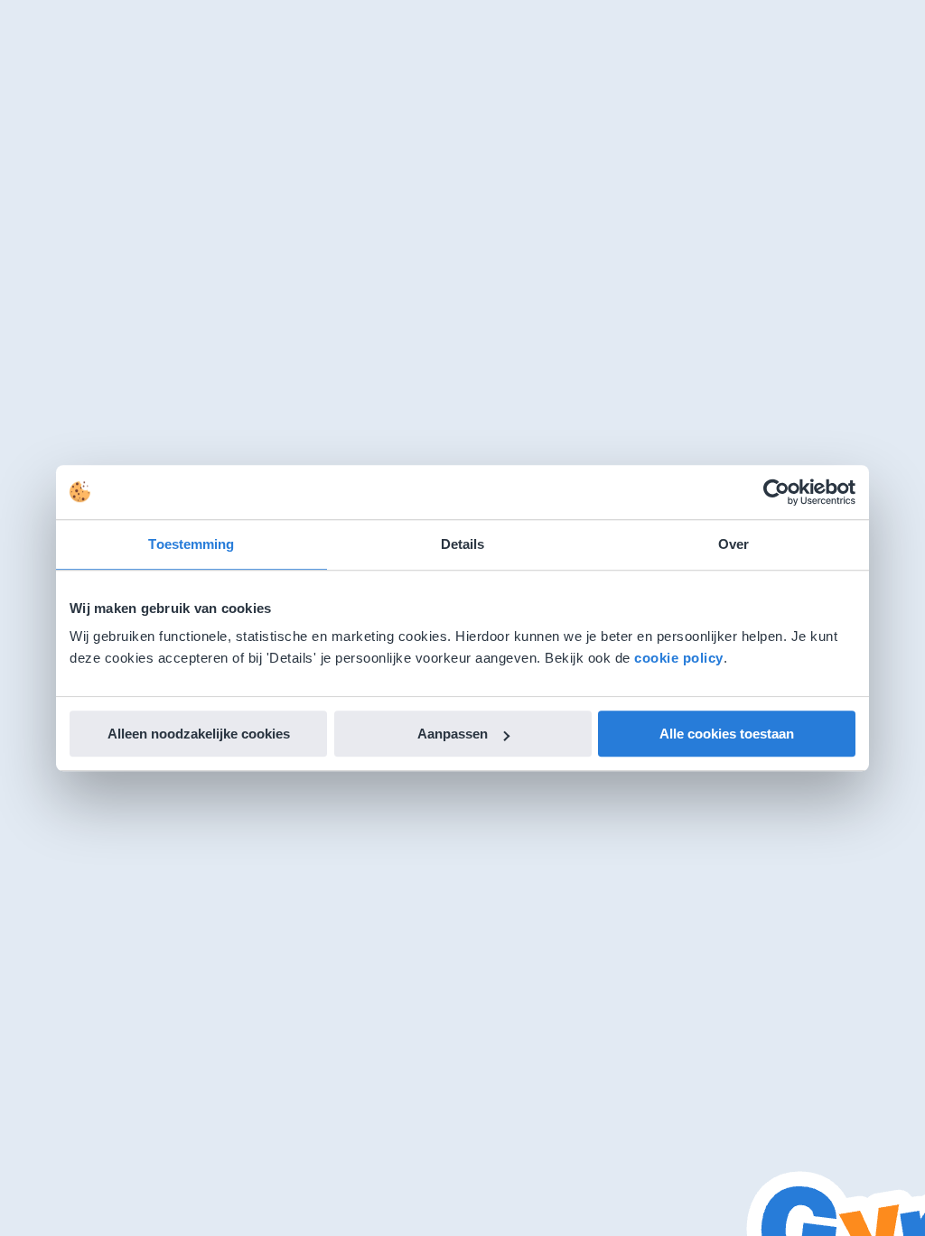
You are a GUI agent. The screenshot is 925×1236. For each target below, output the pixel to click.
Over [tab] (733, 544)
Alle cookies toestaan (726, 733)
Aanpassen (452, 733)
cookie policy (679, 657)
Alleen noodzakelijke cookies (198, 733)
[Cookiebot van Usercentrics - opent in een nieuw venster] (776, 492)
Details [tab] (463, 544)
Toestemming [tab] (191, 544)
